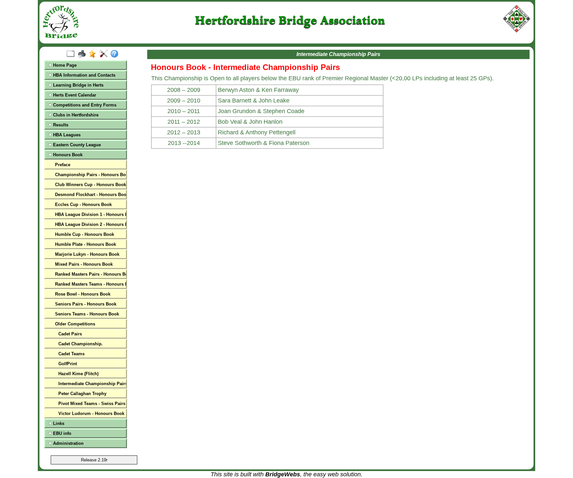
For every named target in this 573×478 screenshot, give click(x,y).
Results (60, 124)
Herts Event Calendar (74, 95)
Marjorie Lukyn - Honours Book (87, 254)
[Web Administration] (104, 54)
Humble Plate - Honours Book (85, 244)
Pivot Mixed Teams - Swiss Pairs (91, 403)
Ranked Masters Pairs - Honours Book (90, 274)
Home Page (64, 65)
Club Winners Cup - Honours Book (90, 184)
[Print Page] (83, 54)
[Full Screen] (72, 54)
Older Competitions (75, 323)
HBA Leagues (66, 134)
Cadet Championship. (80, 343)
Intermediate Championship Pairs (91, 383)
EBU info (61, 433)
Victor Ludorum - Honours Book (91, 413)
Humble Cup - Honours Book (84, 234)
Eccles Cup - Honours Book (83, 204)
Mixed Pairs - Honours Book (84, 264)
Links (58, 423)
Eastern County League (76, 144)
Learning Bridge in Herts (77, 85)
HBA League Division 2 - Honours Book (90, 224)
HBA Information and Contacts (83, 75)
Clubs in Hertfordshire (75, 114)
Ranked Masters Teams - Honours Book (90, 284)
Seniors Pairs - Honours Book (85, 304)
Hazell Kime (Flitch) (78, 373)
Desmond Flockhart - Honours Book (90, 194)
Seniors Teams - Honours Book (87, 313)
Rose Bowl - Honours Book (82, 294)
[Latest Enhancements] (94, 54)
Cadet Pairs (70, 333)
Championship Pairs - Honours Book (90, 174)
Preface (62, 164)
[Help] (115, 54)
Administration (68, 443)
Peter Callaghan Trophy (82, 393)
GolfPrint (67, 363)
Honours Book (67, 154)
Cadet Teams (71, 353)
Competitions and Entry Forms (84, 104)
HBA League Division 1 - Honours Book (90, 214)
